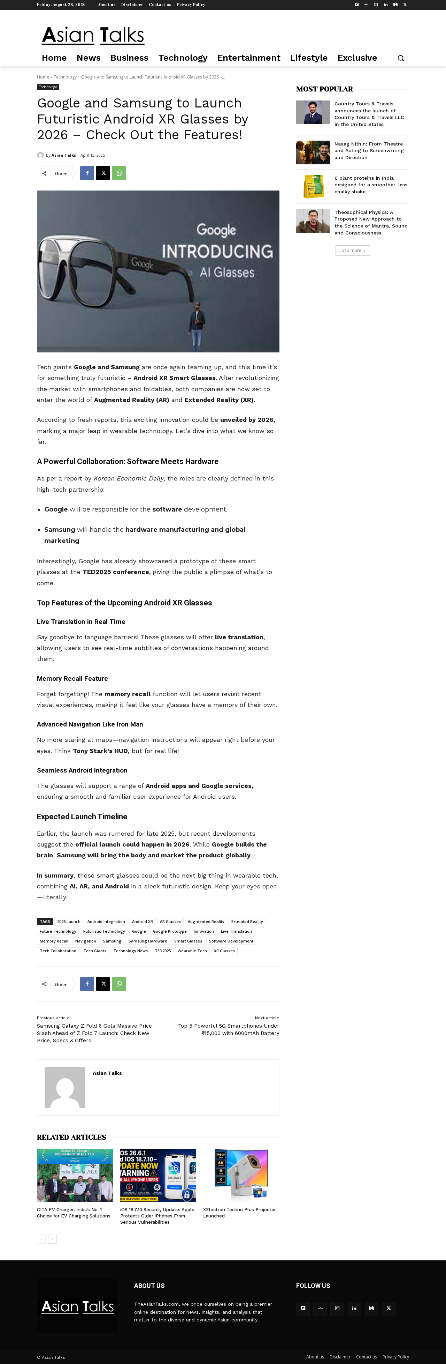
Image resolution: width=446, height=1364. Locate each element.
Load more (350, 250)
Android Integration (106, 921)
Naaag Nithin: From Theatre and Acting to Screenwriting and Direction (369, 150)
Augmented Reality (206, 921)
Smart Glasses (188, 941)
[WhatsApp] (119, 173)
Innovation (204, 931)
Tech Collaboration (58, 950)
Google (139, 931)
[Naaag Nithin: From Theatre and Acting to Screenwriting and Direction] (313, 152)
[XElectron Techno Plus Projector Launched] (241, 1175)
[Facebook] (87, 173)
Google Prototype (170, 931)
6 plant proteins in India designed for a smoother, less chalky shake (370, 184)
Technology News (130, 950)
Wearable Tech (192, 950)
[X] (405, 5)
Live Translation (236, 931)
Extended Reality (247, 921)
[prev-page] (41, 1239)
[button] (400, 58)
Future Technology (58, 931)
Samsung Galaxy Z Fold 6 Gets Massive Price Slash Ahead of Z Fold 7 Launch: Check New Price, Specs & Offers (94, 1033)
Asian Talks (64, 155)
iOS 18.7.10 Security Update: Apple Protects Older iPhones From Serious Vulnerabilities (157, 1216)
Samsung (112, 941)
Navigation (85, 941)
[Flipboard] (357, 5)
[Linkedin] (386, 5)
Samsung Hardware (148, 941)
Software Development (231, 941)
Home (43, 77)
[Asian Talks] (41, 155)
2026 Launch (68, 921)
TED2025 (163, 950)
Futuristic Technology (104, 931)
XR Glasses (224, 950)
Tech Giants (94, 950)
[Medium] (395, 5)
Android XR (142, 921)
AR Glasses (170, 921)
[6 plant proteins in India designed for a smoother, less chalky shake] (313, 187)
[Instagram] (376, 5)
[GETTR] (366, 5)
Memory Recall (54, 941)
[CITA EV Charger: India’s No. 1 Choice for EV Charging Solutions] (75, 1175)
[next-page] (52, 1239)
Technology (65, 77)
